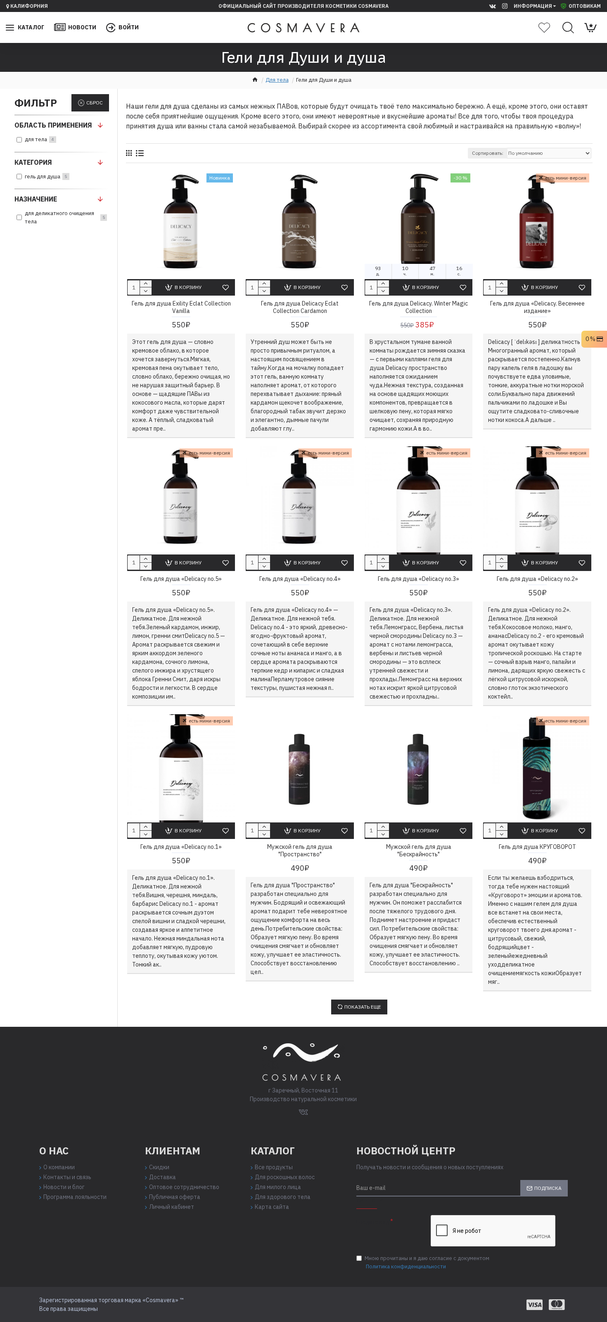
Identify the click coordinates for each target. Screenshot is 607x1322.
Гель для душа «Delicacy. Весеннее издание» (537, 307)
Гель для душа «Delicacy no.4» (300, 579)
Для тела (277, 79)
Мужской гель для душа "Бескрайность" (418, 850)
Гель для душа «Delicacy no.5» (181, 579)
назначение (35, 199)
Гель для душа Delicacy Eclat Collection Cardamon (300, 307)
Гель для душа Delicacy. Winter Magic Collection (418, 307)
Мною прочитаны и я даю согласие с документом (427, 1262)
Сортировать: (487, 153)
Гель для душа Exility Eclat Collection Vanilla (181, 307)
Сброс (94, 103)
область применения (53, 125)
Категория (33, 162)
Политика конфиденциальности (406, 1266)
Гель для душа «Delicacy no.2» (537, 579)
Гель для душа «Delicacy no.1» (181, 847)
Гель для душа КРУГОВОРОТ (537, 847)
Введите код (372, 1221)
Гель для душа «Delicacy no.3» (418, 579)
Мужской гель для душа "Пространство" (299, 850)
